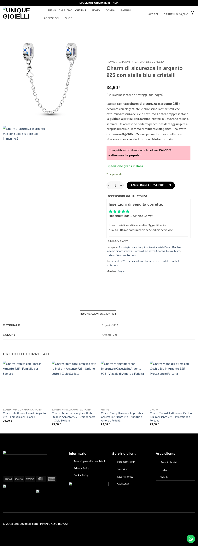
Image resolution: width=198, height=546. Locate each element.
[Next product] (184, 36)
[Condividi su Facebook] (110, 280)
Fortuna (111, 255)
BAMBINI (125, 10)
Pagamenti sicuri (126, 461)
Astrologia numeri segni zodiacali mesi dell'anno (145, 247)
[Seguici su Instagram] (187, 524)
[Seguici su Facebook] (183, 524)
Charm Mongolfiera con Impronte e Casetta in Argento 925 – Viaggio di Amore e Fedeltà (122, 416)
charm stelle (150, 261)
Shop (68, 18)
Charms (80, 10)
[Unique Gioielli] (20, 14)
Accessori (51, 18)
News (52, 10)
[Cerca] (44, 10)
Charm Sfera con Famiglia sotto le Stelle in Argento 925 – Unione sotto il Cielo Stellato (73, 416)
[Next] (195, 397)
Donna (110, 10)
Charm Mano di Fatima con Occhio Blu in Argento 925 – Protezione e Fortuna (171, 416)
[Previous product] (192, 36)
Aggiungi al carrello (151, 185)
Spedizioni (122, 469)
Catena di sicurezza (149, 61)
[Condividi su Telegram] (145, 280)
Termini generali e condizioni (89, 461)
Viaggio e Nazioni (126, 255)
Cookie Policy (81, 475)
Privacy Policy (81, 468)
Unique (121, 271)
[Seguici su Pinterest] (192, 524)
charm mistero (135, 261)
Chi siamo (65, 10)
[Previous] (3, 397)
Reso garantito (125, 476)
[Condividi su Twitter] (117, 280)
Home (111, 61)
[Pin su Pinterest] (131, 280)
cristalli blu (164, 261)
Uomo (96, 10)
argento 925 (118, 261)
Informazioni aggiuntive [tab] (98, 313)
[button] (153, 14)
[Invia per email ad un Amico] (124, 280)
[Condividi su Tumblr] (138, 280)
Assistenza (123, 483)
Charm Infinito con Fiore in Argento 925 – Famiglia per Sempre (24, 414)
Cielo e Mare (173, 251)
